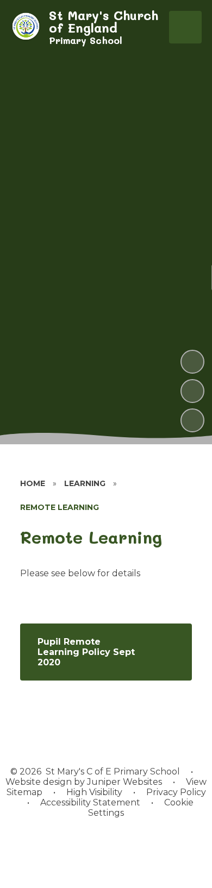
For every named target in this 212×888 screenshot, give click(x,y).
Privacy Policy (176, 792)
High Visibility (94, 792)
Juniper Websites (123, 782)
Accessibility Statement (90, 802)
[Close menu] (185, 27)
